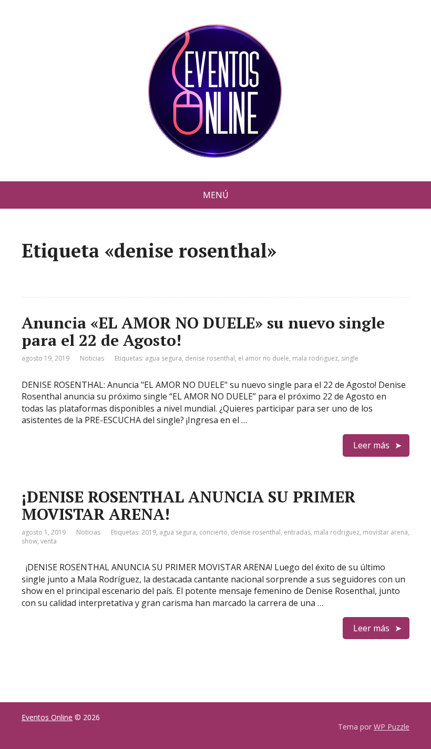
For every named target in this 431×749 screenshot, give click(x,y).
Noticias (92, 358)
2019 (148, 532)
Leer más (371, 445)
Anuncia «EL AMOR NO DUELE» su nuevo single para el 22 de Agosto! (203, 331)
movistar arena (385, 532)
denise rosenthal (210, 358)
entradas (297, 532)
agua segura (163, 358)
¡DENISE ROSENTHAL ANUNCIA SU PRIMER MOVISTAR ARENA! (188, 505)
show (29, 541)
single (349, 358)
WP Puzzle (391, 727)
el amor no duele (263, 358)
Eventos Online (47, 717)
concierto (213, 532)
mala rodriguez (315, 358)
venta (48, 541)
